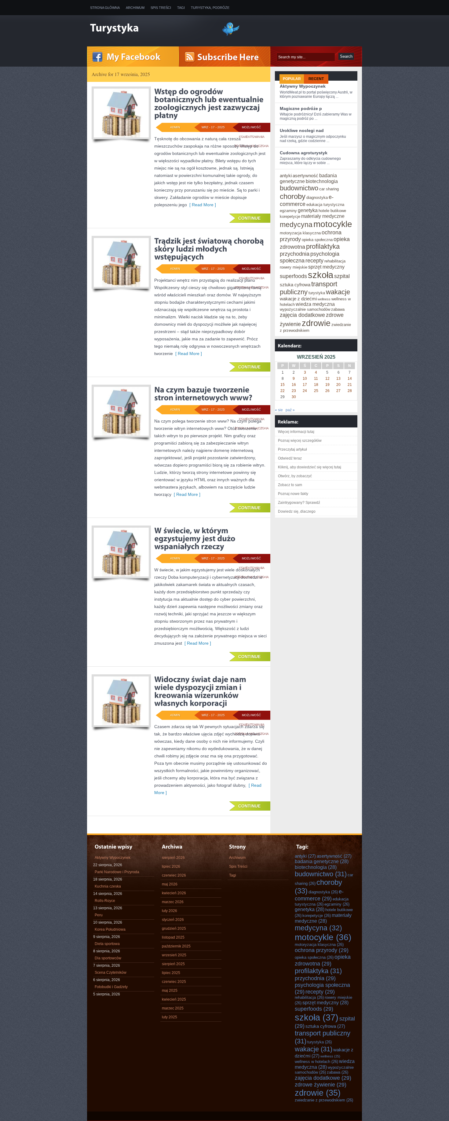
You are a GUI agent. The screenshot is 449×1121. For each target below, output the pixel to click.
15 (282, 385)
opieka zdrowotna (323, 960)
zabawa (338, 309)
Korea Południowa (110, 929)
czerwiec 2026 (174, 875)
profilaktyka (323, 246)
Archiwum (135, 7)
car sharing (329, 189)
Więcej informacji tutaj (296, 432)
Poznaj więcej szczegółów (300, 440)
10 (305, 378)
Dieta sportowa (107, 944)
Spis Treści (161, 7)
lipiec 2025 (171, 973)
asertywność (305, 175)
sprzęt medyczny (326, 266)
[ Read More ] (201, 204)
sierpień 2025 (173, 964)
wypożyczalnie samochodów (305, 309)
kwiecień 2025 (174, 999)
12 (327, 378)
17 (305, 385)
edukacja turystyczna (325, 204)
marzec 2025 (173, 1008)
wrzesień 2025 (174, 955)
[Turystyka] (151, 28)
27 (338, 391)
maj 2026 (169, 884)
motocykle (332, 224)
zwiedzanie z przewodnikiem (324, 1100)
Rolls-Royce (105, 901)
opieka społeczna (317, 239)
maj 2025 (169, 990)
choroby (292, 196)
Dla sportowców (108, 958)
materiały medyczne (323, 216)
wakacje (338, 292)
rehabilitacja (334, 261)
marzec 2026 (173, 902)
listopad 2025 (173, 937)
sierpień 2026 (173, 857)
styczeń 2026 (173, 920)
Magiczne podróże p (301, 108)
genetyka (308, 210)
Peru (99, 915)
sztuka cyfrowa (295, 284)
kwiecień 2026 (174, 893)
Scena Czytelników (110, 972)
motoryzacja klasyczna (300, 233)
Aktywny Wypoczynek (303, 86)
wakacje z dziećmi (298, 298)
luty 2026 (169, 911)
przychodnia (294, 254)
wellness (324, 299)
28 (350, 391)
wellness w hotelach (316, 1061)
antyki (286, 175)
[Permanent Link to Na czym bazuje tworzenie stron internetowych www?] (203, 393)
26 (327, 391)
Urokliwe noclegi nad (302, 130)
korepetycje (290, 216)
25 (316, 391)
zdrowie (316, 323)
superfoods (293, 276)
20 (338, 385)
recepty (314, 260)
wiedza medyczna (315, 304)
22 (282, 391)
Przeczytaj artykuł (292, 449)
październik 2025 (176, 946)
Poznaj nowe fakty (293, 494)
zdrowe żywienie (320, 1084)
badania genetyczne (322, 861)
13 (338, 378)
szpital (342, 276)
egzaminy (288, 210)
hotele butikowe (332, 210)
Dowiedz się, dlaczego (297, 511)
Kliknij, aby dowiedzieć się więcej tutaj (309, 467)
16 (294, 385)
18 (316, 385)
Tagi (181, 7)
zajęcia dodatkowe (302, 315)
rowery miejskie (293, 267)
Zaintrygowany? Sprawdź (299, 502)
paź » (290, 410)
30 (294, 397)
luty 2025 (169, 1017)
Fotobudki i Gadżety (111, 987)
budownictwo (299, 188)
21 (350, 385)
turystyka (316, 293)
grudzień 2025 (174, 928)
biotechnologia (322, 181)
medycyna (296, 225)
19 (327, 385)
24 (305, 391)
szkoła (320, 275)
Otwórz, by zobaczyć (295, 476)
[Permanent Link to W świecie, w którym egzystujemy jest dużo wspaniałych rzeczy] (195, 538)
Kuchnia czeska (108, 886)
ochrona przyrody (322, 950)
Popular (292, 79)
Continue (249, 218)
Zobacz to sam (290, 485)
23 (294, 391)
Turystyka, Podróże (210, 7)
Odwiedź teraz (290, 458)
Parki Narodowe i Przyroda (117, 872)
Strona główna (105, 7)
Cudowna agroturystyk (303, 152)
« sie (279, 410)
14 (350, 378)
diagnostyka (317, 197)
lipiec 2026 (171, 866)
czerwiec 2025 (174, 982)
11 (316, 378)
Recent (316, 79)
